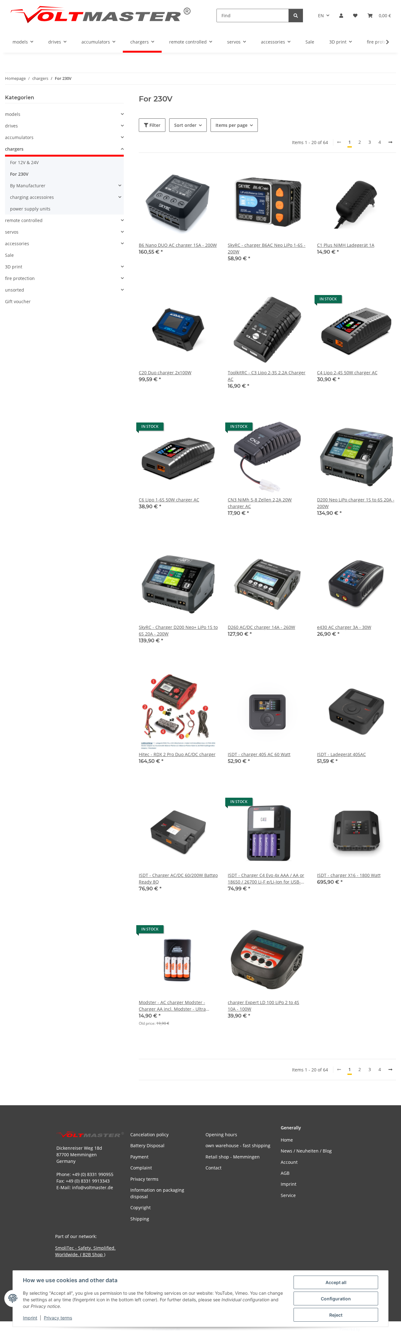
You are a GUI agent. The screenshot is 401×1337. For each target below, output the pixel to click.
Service (288, 1195)
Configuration (336, 1298)
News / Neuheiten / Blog (306, 1151)
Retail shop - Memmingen (233, 1157)
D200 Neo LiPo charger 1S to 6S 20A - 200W (355, 503)
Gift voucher (18, 301)
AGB (285, 1173)
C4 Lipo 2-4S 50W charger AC (347, 373)
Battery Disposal (147, 1145)
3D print (13, 267)
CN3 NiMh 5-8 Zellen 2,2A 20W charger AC (260, 503)
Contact (213, 1168)
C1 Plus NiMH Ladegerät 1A (345, 245)
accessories (17, 243)
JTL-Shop (368, 1329)
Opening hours (221, 1134)
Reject (335, 1315)
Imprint (30, 1317)
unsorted (14, 290)
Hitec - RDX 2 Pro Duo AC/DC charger (177, 754)
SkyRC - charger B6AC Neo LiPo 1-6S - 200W (266, 248)
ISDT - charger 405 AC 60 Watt (259, 754)
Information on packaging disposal (157, 1193)
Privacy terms (58, 1317)
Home (287, 1140)
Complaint (141, 1168)
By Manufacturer (27, 186)
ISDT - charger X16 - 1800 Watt (349, 875)
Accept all (335, 1282)
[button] (341, 15)
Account (289, 1162)
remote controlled (24, 220)
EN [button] (321, 15)
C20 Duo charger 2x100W (165, 373)
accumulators (19, 137)
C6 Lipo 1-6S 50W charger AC (169, 500)
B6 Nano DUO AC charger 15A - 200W (178, 245)
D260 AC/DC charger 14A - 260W (261, 627)
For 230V (19, 174)
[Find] (296, 15)
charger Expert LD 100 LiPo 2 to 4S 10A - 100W (263, 1005)
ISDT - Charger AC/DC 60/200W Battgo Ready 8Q (178, 878)
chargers (14, 149)
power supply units (30, 209)
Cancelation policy (149, 1134)
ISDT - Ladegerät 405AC (341, 754)
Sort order (185, 125)
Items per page (231, 125)
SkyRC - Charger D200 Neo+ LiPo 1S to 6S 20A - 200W (178, 630)
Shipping (139, 1219)
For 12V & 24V (24, 162)
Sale (9, 255)
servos (11, 232)
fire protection (20, 278)
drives (11, 126)
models (12, 114)
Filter (154, 125)
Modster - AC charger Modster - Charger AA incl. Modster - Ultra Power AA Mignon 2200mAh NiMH (174, 1005)
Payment (139, 1157)
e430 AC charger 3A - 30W (344, 627)
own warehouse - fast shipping (238, 1145)
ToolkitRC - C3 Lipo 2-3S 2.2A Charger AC (266, 376)
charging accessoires (32, 197)
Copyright (140, 1207)
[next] (390, 142)
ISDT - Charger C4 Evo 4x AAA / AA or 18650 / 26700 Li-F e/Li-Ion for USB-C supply (266, 878)
